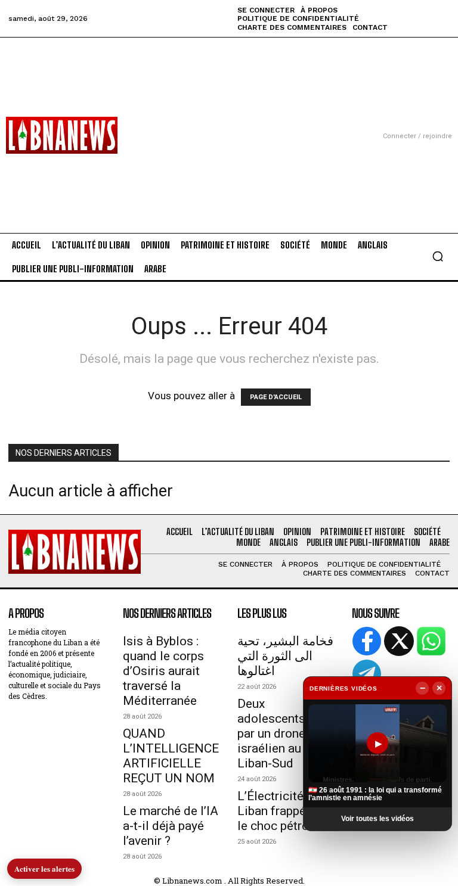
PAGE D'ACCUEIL (276, 397)
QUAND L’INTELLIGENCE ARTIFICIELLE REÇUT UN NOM (171, 755)
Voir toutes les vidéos (377, 819)
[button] (438, 256)
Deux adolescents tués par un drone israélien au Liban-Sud (284, 733)
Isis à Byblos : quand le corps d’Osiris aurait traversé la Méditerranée (163, 671)
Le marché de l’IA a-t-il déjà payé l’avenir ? (170, 826)
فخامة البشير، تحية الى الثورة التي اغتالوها (285, 656)
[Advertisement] (229, 121)
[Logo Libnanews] (61, 135)
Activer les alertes (44, 868)
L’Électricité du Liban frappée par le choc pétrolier (285, 811)
